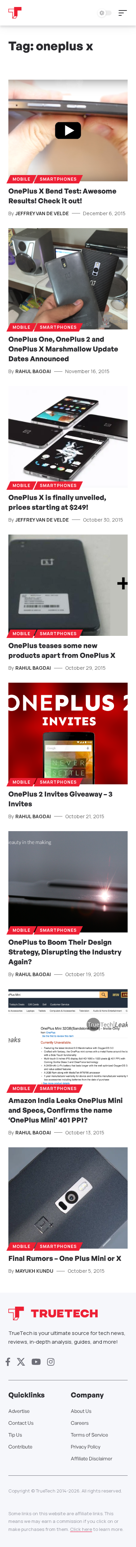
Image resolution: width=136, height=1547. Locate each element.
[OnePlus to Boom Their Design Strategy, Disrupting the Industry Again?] (68, 882)
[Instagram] (50, 1362)
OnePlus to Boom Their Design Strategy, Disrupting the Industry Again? (64, 952)
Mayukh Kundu (34, 1271)
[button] (124, 13)
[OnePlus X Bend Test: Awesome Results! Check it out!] (68, 130)
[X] (21, 1362)
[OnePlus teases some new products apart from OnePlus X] (68, 585)
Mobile (21, 179)
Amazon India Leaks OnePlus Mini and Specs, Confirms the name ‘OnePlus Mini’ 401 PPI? (65, 1110)
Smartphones (58, 179)
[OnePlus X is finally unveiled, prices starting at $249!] (68, 437)
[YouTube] (36, 1362)
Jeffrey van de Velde (42, 213)
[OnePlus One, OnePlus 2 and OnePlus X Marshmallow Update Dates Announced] (68, 279)
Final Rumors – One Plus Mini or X (64, 1258)
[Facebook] (7, 1362)
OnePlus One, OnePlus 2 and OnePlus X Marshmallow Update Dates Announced (63, 349)
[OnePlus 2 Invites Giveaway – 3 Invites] (68, 733)
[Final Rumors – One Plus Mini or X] (68, 1198)
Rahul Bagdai (33, 371)
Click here (81, 1529)
